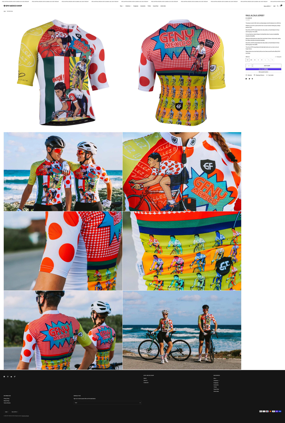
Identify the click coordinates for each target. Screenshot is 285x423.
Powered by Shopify (25, 415)
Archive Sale (163, 6)
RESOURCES (217, 375)
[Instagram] (8, 376)
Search (145, 378)
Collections (128, 6)
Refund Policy (6, 400)
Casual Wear (155, 6)
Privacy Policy (6, 398)
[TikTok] (15, 376)
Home (5, 11)
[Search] (277, 6)
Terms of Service (7, 403)
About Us (145, 380)
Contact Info (146, 382)
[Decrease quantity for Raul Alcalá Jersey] (247, 65)
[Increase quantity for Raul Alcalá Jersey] (251, 65)
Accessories (142, 6)
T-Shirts (149, 6)
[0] (280, 6)
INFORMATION (7, 395)
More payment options (263, 72)
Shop (121, 6)
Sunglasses (135, 6)
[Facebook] (5, 376)
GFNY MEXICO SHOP (149, 375)
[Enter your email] (139, 403)
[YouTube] (12, 376)
